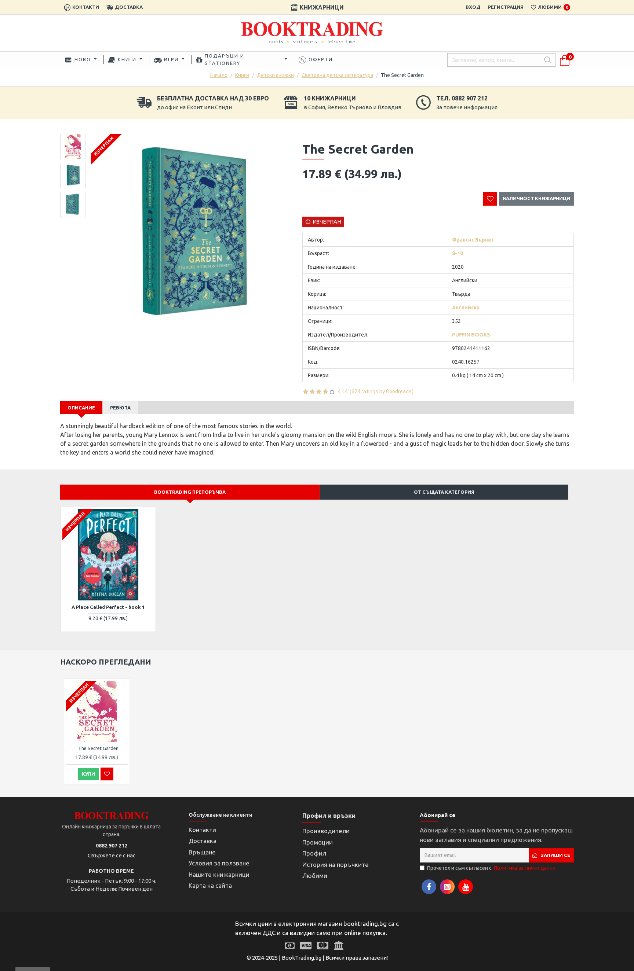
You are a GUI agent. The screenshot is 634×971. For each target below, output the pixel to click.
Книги (242, 75)
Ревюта (120, 407)
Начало (218, 75)
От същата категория (444, 491)
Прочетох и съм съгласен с (491, 868)
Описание (81, 407)
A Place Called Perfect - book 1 (108, 607)
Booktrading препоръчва (190, 491)
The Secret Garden (98, 748)
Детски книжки (275, 75)
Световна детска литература (337, 75)
